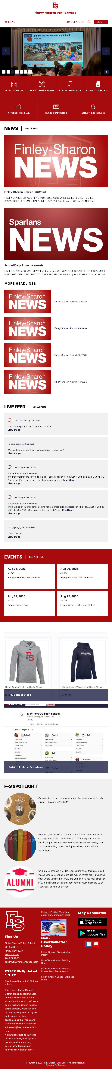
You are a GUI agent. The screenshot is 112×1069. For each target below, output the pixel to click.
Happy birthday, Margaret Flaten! (78, 605)
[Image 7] (30, 72)
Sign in (101, 22)
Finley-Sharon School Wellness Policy (57, 978)
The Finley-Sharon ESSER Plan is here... (21, 982)
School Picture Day (18, 605)
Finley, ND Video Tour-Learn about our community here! (56, 913)
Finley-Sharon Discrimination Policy (56, 953)
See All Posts (32, 128)
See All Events (36, 557)
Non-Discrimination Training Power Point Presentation (55, 970)
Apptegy (62, 1065)
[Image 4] (17, 72)
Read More (68, 480)
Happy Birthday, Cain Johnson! (25, 577)
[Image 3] (12, 72)
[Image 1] (3, 72)
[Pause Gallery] (106, 72)
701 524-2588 (12, 958)
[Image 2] (8, 72)
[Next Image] (106, 51)
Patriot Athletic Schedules (25, 767)
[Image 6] (25, 72)
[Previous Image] (6, 51)
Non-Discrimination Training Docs (55, 961)
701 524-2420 (12, 954)
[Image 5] (21, 72)
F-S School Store (19, 694)
